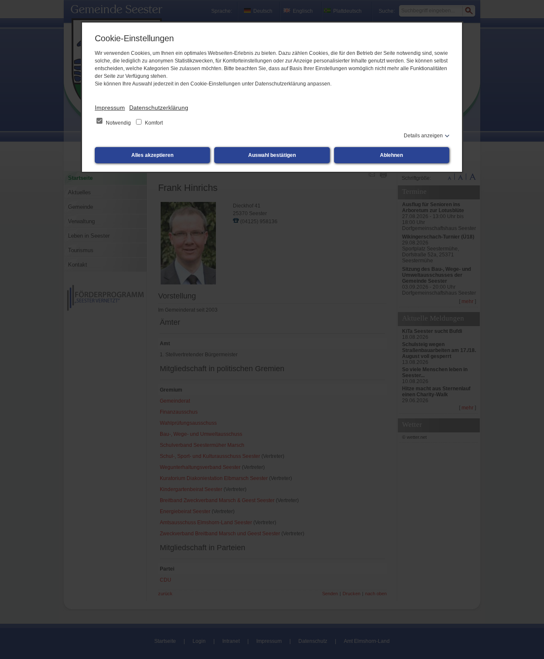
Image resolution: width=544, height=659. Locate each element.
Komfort (153, 123)
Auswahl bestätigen (272, 155)
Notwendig (118, 123)
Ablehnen (391, 155)
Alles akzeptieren (152, 155)
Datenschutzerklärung (158, 107)
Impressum (110, 107)
